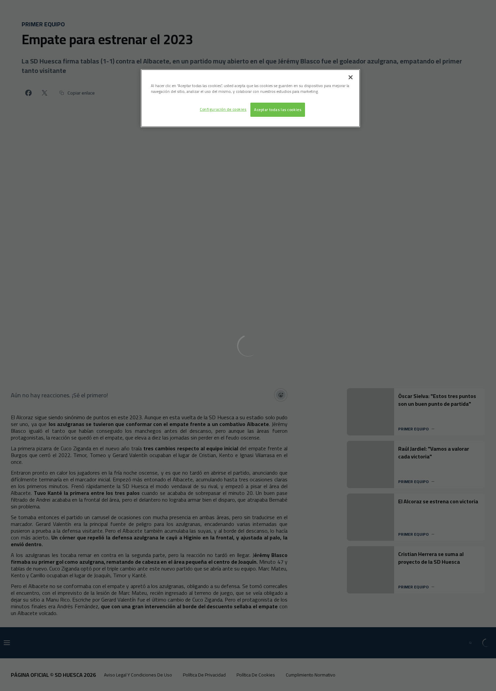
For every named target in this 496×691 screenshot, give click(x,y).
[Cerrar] (350, 77)
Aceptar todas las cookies (277, 109)
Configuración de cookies (223, 109)
